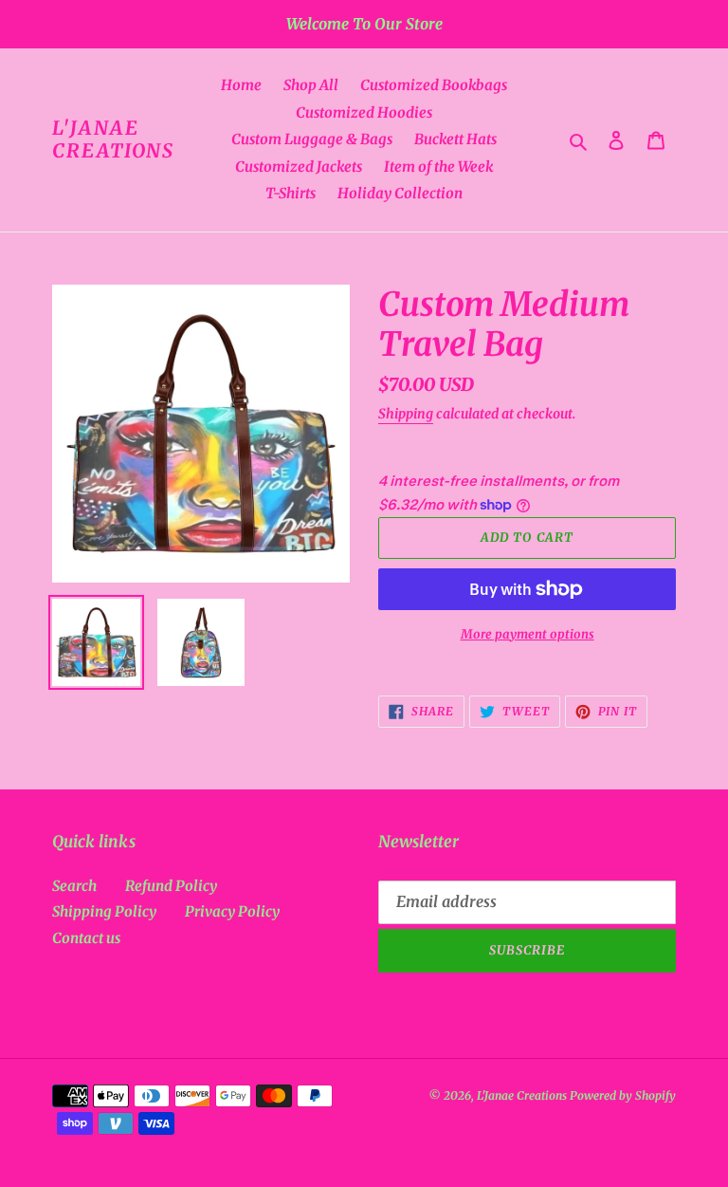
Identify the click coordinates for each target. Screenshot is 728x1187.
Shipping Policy (104, 911)
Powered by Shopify (623, 1095)
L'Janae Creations (113, 139)
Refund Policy (171, 886)
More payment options (527, 634)
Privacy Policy (232, 911)
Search (74, 886)
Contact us (86, 938)
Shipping (405, 413)
